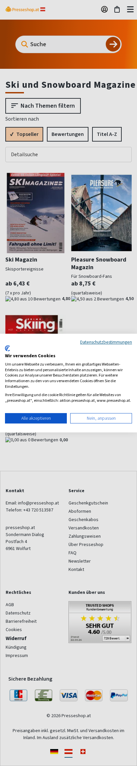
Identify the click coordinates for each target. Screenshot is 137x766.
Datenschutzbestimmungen (106, 342)
